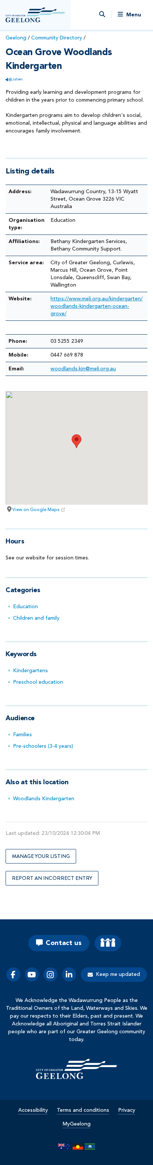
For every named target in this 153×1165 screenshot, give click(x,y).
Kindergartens (30, 670)
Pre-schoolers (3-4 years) (43, 746)
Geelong (16, 38)
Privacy (126, 1110)
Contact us (64, 943)
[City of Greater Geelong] (35, 15)
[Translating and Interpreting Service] (108, 943)
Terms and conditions (83, 1110)
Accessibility (33, 1110)
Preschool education (38, 682)
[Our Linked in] (69, 974)
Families (22, 734)
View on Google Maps (35, 510)
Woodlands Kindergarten (43, 798)
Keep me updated (118, 974)
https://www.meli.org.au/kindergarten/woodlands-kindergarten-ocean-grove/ (97, 306)
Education (25, 606)
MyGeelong (77, 1124)
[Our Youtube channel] (32, 974)
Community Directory (56, 38)
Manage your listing (41, 856)
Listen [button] (17, 79)
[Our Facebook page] (13, 974)
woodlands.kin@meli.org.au (83, 368)
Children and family (36, 618)
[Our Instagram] (50, 974)
